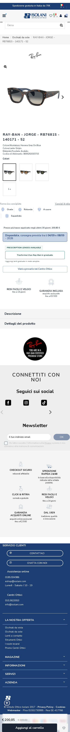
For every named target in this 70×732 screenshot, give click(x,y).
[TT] (44, 403)
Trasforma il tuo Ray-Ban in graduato (35, 255)
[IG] (26, 403)
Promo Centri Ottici (15, 648)
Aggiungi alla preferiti (63, 728)
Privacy (48, 443)
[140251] (25, 172)
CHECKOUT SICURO (21, 470)
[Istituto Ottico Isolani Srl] (35, 16)
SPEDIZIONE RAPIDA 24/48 (49, 472)
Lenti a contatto (13, 635)
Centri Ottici (14, 595)
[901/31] (42, 172)
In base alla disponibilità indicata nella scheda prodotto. (49, 480)
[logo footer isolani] (35, 698)
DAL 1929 (49, 512)
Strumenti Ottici (13, 639)
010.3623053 (12, 600)
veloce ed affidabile (21, 473)
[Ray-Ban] (35, 55)
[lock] (19, 281)
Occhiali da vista (14, 627)
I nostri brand (12, 644)
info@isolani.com (14, 604)
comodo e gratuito (21, 498)
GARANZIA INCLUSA (51, 291)
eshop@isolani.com (15, 581)
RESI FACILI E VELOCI (19, 289)
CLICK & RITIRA (21, 494)
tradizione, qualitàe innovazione (49, 517)
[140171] (9, 172)
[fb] (8, 403)
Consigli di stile (62, 204)
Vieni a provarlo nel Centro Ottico (35, 269)
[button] (7, 703)
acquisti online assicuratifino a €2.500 (21, 520)
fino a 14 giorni (18, 292)
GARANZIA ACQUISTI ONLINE (21, 514)
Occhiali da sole (13, 631)
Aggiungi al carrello (29, 728)
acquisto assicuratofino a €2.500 (51, 294)
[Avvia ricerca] (61, 25)
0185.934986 (12, 577)
